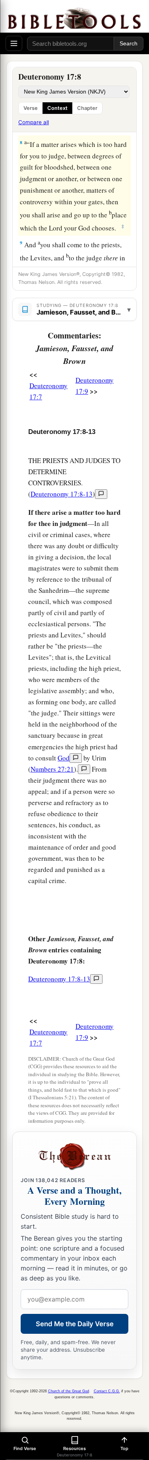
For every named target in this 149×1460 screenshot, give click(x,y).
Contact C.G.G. (107, 1391)
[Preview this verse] (101, 494)
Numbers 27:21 (52, 769)
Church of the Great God (68, 1391)
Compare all (33, 122)
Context (57, 108)
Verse (30, 108)
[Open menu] (14, 43)
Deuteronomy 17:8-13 (62, 493)
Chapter (87, 108)
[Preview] (76, 758)
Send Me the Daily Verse (75, 1324)
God (64, 757)
